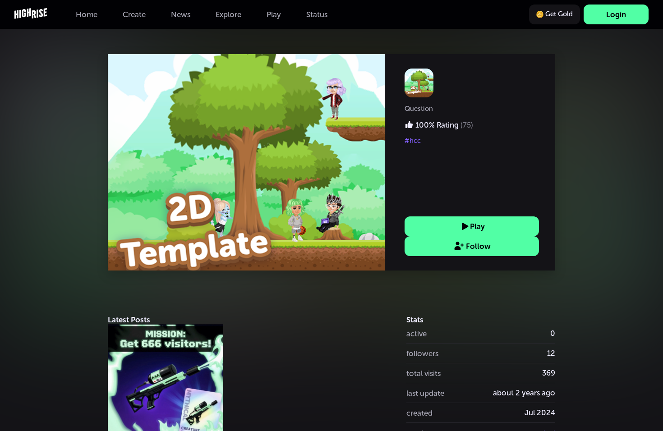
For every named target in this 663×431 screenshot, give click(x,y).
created (419, 413)
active (416, 334)
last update (425, 393)
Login (616, 14)
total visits (423, 373)
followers (422, 353)
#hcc (413, 141)
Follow (478, 246)
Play (477, 226)
